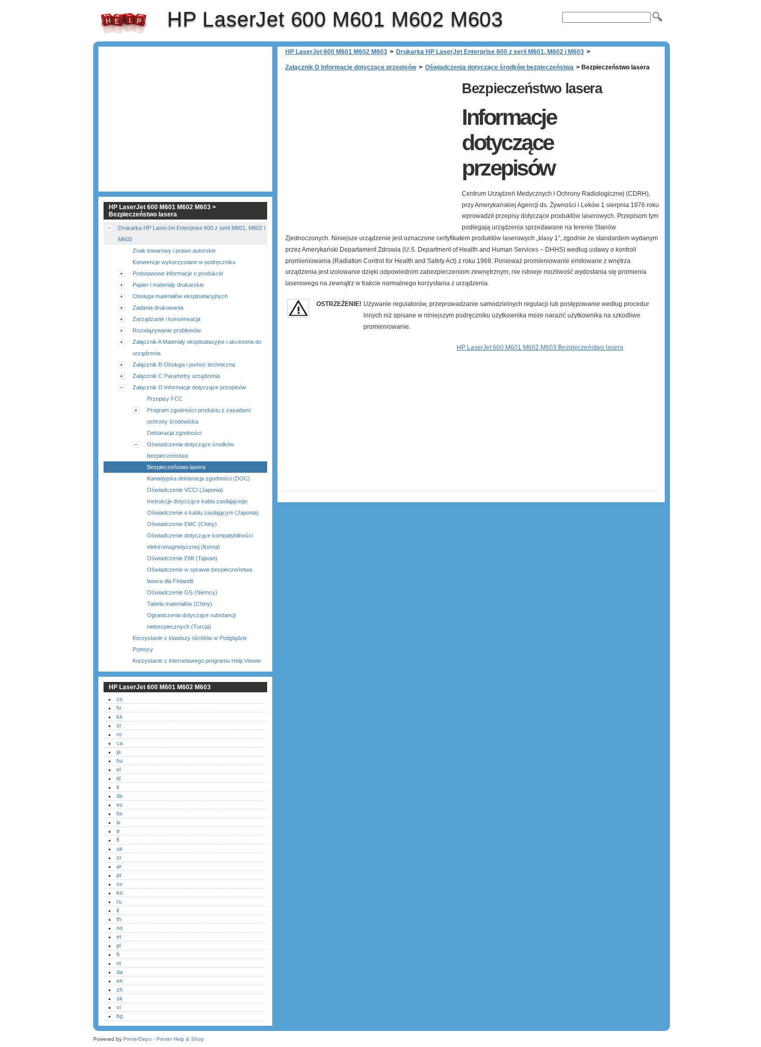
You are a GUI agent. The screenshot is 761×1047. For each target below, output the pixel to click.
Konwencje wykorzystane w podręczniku (184, 262)
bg (119, 1016)
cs (119, 699)
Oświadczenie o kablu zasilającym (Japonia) (203, 513)
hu (119, 761)
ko (119, 893)
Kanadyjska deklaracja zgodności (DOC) (198, 478)
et (118, 937)
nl (118, 963)
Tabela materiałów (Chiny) (179, 604)
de (119, 796)
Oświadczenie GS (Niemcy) (182, 592)
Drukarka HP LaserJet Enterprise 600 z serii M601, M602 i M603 (490, 51)
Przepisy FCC (165, 399)
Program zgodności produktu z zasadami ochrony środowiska (199, 416)
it (117, 787)
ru (119, 901)
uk (119, 849)
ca (119, 743)
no (119, 928)
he (119, 813)
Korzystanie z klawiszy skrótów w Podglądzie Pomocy (190, 643)
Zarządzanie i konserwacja (166, 319)
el (118, 769)
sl (118, 725)
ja (118, 752)
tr (118, 831)
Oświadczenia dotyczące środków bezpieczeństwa (499, 67)
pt (118, 875)
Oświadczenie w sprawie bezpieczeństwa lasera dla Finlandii (199, 575)
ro (119, 734)
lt (117, 910)
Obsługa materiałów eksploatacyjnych (180, 296)
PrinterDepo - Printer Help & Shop (163, 1039)
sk (119, 998)
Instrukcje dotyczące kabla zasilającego (197, 501)
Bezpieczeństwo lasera (176, 467)
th (118, 919)
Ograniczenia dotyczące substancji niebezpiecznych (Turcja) (191, 621)
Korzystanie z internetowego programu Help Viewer (197, 661)
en (119, 981)
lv (118, 822)
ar (119, 866)
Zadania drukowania (158, 307)
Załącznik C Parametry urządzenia (176, 376)
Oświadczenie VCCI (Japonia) (185, 490)
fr (118, 954)
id (118, 778)
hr (119, 708)
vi (118, 1007)
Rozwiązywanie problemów (167, 330)
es (119, 805)
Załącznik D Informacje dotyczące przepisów (350, 67)
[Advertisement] (370, 150)
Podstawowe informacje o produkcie (178, 273)
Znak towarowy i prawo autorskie (174, 251)
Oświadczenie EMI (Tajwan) (182, 558)
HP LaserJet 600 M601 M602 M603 (124, 23)
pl (118, 945)
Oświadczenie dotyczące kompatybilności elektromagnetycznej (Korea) (200, 541)
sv (119, 884)
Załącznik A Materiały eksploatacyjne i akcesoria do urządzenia (197, 347)
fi (117, 840)
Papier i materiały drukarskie (168, 285)
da (119, 972)
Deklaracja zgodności (174, 433)
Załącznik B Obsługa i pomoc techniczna (184, 364)
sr (119, 857)
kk (119, 717)
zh (119, 989)
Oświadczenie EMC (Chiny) (182, 524)
